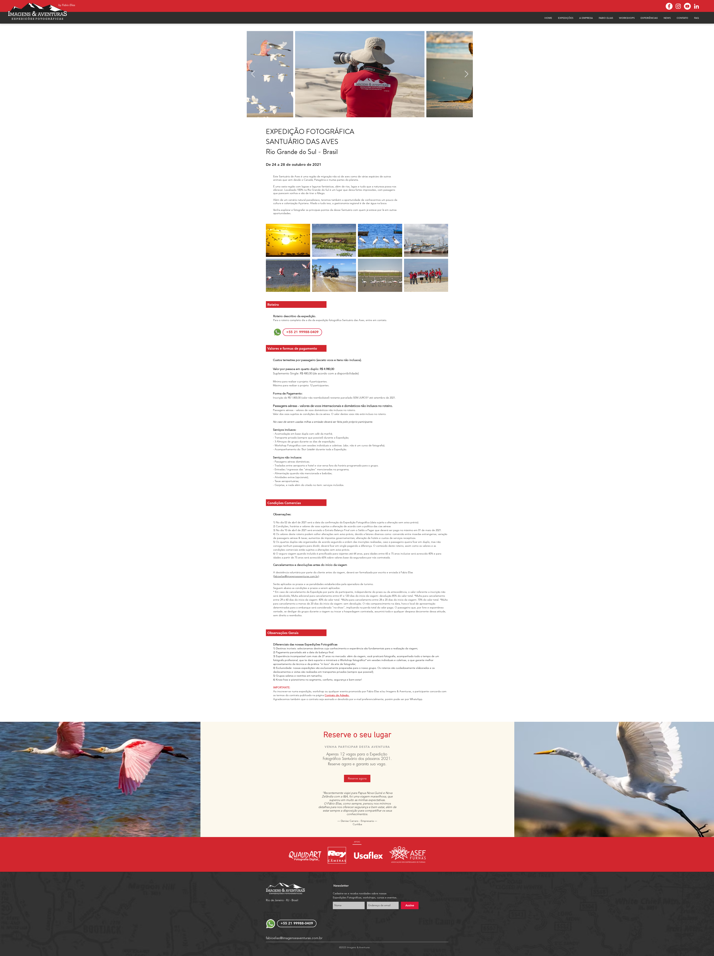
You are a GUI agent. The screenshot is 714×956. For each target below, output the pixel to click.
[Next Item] (466, 74)
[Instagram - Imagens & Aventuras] (678, 6)
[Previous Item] (253, 74)
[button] (565, 17)
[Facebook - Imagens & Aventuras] (669, 6)
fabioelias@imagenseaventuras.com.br (296, 576)
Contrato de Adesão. (337, 695)
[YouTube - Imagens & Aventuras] (687, 6)
